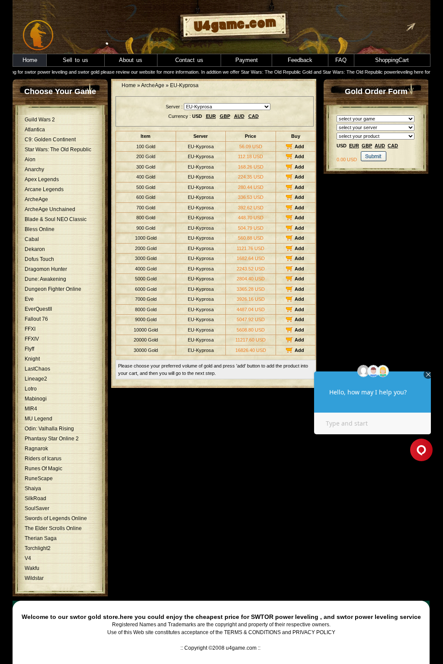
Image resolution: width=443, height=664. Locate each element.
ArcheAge (36, 199)
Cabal (32, 239)
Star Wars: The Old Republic (58, 149)
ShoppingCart (392, 60)
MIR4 (31, 409)
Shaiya (33, 488)
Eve (29, 299)
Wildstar (34, 578)
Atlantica (35, 130)
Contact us (189, 60)
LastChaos (37, 369)
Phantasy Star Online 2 (52, 439)
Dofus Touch (39, 259)
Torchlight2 (38, 548)
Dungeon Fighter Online (53, 289)
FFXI (30, 329)
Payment (246, 60)
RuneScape (39, 478)
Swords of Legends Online (56, 518)
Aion (30, 159)
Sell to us (75, 60)
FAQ (341, 60)
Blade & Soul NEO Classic (56, 219)
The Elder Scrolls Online (53, 528)
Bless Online (40, 229)
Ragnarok (36, 449)
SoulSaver (37, 508)
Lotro (31, 389)
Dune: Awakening (45, 279)
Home (29, 60)
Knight (32, 359)
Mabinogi (36, 399)
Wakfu (32, 568)
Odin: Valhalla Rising (49, 429)
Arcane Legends (44, 189)
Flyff (29, 349)
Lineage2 (36, 379)
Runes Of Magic (43, 468)
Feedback (300, 60)
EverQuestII (38, 309)
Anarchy (34, 169)
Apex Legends (42, 179)
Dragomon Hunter (46, 269)
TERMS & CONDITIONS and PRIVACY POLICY (279, 632)
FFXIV (32, 339)
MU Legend (38, 419)
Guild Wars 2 (40, 120)
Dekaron (35, 249)
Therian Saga (41, 538)
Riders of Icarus (43, 459)
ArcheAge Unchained (50, 209)
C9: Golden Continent (50, 140)
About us (130, 60)
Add (299, 146)
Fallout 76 (36, 319)
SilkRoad (35, 498)
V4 (28, 558)
